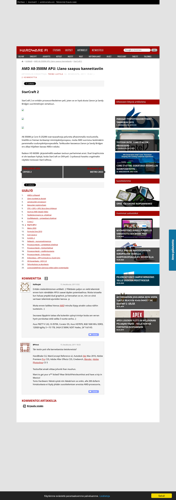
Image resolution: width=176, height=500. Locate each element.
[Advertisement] (88, 24)
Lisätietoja (104, 496)
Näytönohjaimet (95, 56)
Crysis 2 (30, 222)
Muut (81, 56)
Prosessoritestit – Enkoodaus (38, 254)
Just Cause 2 (32, 235)
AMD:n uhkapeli (33, 195)
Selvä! (161, 495)
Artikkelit (28, 61)
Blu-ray (21, 56)
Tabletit (135, 56)
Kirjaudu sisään (35, 406)
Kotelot (59, 56)
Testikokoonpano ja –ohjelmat (39, 215)
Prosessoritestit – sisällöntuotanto (40, 251)
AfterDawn (21, 2)
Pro (43, 359)
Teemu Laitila (55, 74)
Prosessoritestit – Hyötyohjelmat (40, 248)
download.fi (32, 2)
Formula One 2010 (34, 231)
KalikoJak (37, 284)
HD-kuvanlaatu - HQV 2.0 (37, 261)
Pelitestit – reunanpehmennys (39, 241)
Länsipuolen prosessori (36, 202)
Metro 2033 (31, 228)
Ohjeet (109, 56)
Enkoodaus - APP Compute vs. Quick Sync (43, 258)
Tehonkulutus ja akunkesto (38, 264)
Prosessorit (121, 56)
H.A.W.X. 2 (31, 238)
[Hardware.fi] (33, 49)
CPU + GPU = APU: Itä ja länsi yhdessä (42, 208)
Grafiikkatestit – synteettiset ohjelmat (41, 218)
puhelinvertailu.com (47, 2)
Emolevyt (33, 56)
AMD (62, 305)
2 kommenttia (29, 77)
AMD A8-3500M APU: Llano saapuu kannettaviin (53, 61)
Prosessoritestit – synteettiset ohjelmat (42, 245)
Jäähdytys (46, 56)
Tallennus (147, 56)
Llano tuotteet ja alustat (36, 199)
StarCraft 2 (78, 61)
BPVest (36, 345)
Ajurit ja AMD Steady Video (37, 212)
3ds (84, 356)
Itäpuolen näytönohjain (36, 205)
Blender (88, 359)
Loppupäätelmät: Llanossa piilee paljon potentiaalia (47, 268)
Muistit (70, 56)
